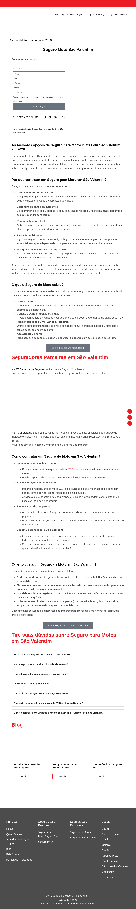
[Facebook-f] (129, 423)
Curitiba (106, 839)
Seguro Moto (45, 841)
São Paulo (108, 871)
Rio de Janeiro (110, 861)
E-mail (16, 78)
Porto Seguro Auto (48, 836)
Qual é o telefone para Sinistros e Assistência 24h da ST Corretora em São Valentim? (58, 713)
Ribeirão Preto (110, 855)
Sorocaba (107, 877)
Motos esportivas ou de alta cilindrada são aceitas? (41, 664)
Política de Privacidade (19, 859)
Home (57, 14)
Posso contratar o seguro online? (31, 683)
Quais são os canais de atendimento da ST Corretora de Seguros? (48, 703)
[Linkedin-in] (129, 411)
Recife (105, 850)
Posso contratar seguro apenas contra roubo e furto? (42, 654)
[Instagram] (129, 417)
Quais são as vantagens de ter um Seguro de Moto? (41, 693)
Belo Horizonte (110, 834)
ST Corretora (75, 469)
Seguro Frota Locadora (83, 837)
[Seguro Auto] (17, 15)
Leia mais (22, 776)
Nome (15, 69)
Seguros (80, 14)
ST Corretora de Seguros (30, 369)
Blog (110, 14)
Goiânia (106, 845)
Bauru (105, 828)
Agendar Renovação (97, 14)
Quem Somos (68, 14)
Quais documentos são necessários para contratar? (41, 674)
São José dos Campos (115, 866)
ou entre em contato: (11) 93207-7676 (39, 117)
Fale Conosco (120, 14)
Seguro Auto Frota (80, 832)
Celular (16, 87)
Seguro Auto (45, 832)
